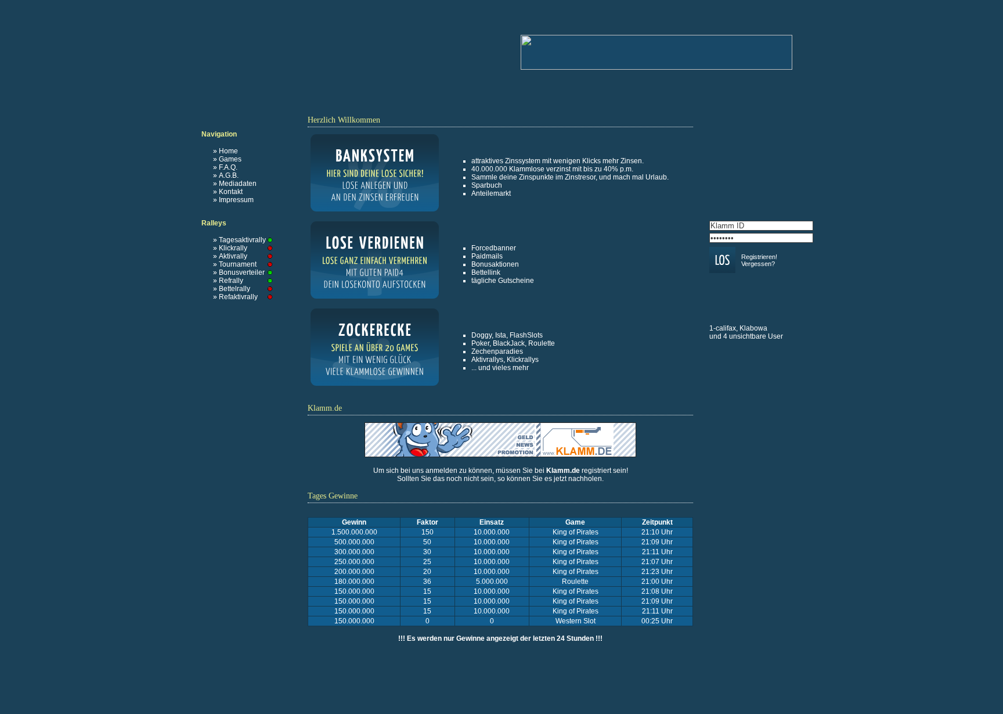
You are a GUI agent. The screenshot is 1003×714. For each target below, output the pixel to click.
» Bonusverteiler (239, 272)
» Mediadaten (235, 184)
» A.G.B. (226, 175)
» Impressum (233, 200)
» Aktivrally (230, 256)
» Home (225, 151)
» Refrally (228, 281)
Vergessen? (758, 263)
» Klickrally (230, 248)
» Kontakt (228, 192)
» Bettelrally (231, 289)
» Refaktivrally (235, 297)
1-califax (722, 328)
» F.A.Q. (225, 167)
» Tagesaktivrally (239, 240)
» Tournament (235, 264)
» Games (227, 159)
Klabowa (753, 328)
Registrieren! (759, 256)
